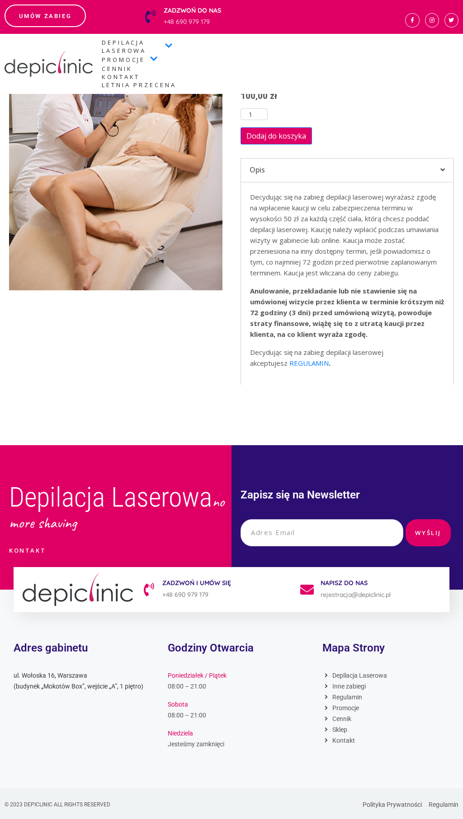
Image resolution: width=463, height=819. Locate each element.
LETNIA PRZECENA (139, 85)
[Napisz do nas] (307, 589)
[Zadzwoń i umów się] (149, 589)
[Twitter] (451, 20)
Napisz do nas (344, 583)
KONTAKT (121, 77)
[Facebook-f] (412, 20)
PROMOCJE (123, 60)
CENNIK (117, 69)
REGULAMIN (309, 363)
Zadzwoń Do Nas (192, 10)
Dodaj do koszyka (276, 136)
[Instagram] (432, 20)
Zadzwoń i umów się (196, 583)
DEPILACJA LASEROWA (124, 46)
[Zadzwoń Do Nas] (150, 16)
